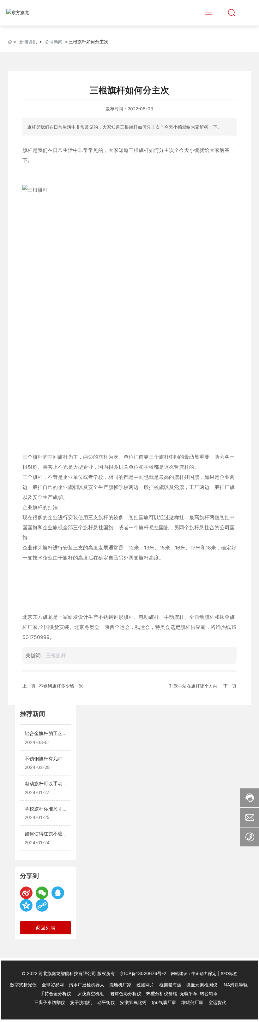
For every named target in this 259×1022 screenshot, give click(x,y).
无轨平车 (188, 993)
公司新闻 (54, 41)
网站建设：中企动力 (189, 973)
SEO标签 (229, 973)
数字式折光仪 (23, 984)
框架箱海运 (170, 984)
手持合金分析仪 (55, 993)
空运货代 (217, 1002)
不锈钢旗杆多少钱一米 (61, 685)
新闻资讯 (28, 41)
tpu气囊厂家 (164, 1002)
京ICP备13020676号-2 (143, 973)
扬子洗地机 (81, 1002)
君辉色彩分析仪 (126, 993)
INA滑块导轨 (235, 984)
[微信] (42, 892)
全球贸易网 (53, 984)
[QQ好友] (57, 892)
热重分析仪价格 (161, 993)
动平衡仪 (106, 1002)
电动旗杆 (149, 617)
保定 (212, 973)
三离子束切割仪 (49, 1002)
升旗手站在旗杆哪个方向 (193, 685)
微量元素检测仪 (201, 984)
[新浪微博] (26, 892)
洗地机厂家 (120, 984)
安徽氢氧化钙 (134, 1002)
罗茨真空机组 (90, 993)
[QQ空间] (26, 905)
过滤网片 (145, 984)
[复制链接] (42, 905)
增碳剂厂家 (192, 1002)
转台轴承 (209, 993)
